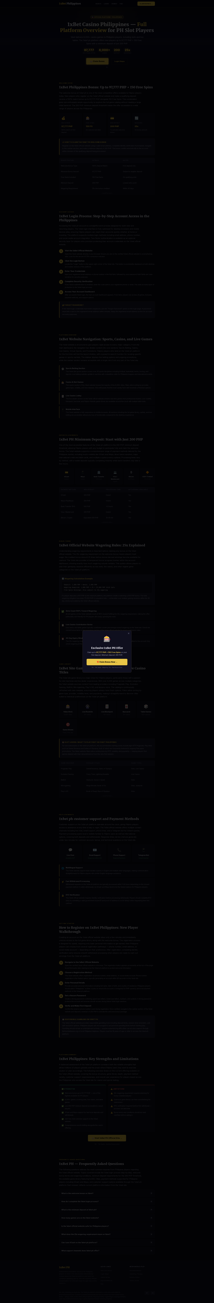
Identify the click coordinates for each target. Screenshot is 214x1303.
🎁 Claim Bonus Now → (107, 662)
